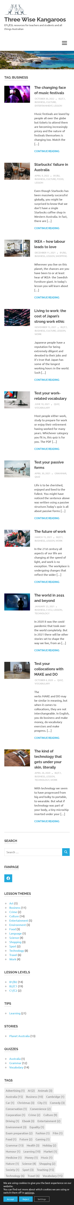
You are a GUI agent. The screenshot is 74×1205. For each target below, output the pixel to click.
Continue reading (46, 151)
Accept (10, 1199)
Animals (45, 1090)
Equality (37, 1127)
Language (15, 933)
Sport (12, 946)
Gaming (43, 1139)
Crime (13, 912)
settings (29, 1192)
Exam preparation (19, 1133)
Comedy (57, 1102)
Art (11, 903)
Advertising (15, 1090)
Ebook (28, 1121)
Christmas (25, 1102)
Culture (51, 101)
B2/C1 (62, 98)
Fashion (43, 1133)
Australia (15, 1058)
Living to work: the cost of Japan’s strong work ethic (50, 316)
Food (60, 178)
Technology (42, 613)
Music (46, 1157)
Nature (12, 1163)
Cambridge (55, 1096)
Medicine (14, 1157)
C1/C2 (49, 609)
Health (33, 1145)
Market (50, 1151)
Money (31, 1157)
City (42, 1102)
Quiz (56, 403)
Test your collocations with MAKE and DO (48, 669)
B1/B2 (56, 175)
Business (40, 101)
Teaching (45, 1169)
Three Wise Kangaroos (35, 19)
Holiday (49, 1145)
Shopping (61, 255)
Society (12, 1169)
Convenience (40, 1108)
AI (31, 1090)
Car (10, 1102)
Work (38, 333)
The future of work (50, 531)
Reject (26, 1199)
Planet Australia (19, 1036)
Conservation (16, 1108)
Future (26, 1139)
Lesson (58, 105)
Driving (12, 1121)
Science (14, 937)
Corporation (15, 1115)
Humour (13, 1151)
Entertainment (43, 105)
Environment (17, 924)
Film (58, 1133)
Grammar (60, 473)
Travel (13, 955)
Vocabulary (42, 407)
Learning (14, 1013)
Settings (42, 1199)
